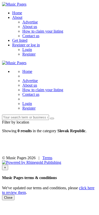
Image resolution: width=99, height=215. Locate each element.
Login (27, 49)
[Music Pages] (14, 4)
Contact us (30, 36)
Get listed (19, 40)
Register (29, 54)
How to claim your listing (42, 31)
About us (29, 26)
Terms (47, 158)
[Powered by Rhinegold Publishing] (31, 162)
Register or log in (26, 45)
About (17, 17)
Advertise (30, 22)
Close (8, 197)
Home (17, 13)
